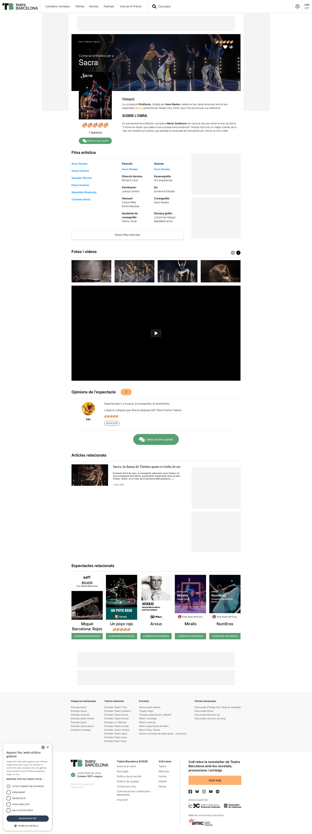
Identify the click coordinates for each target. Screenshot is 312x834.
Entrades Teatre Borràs (116, 714)
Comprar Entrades (87, 636)
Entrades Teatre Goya (115, 737)
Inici (81, 41)
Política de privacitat (129, 776)
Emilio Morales (130, 206)
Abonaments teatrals (149, 707)
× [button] (47, 747)
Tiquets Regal (146, 711)
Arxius (156, 623)
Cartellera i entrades (57, 6)
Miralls (190, 623)
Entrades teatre (78, 707)
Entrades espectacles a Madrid (155, 714)
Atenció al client (126, 766)
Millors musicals (147, 722)
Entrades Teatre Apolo (115, 733)
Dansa (88, 41)
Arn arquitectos (163, 180)
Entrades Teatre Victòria (116, 729)
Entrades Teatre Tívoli (115, 707)
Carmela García (81, 199)
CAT (307, 4)
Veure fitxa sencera (127, 234)
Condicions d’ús (126, 786)
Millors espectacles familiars (154, 726)
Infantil (163, 781)
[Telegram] (217, 791)
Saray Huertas (80, 170)
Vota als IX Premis (130, 6)
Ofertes (79, 6)
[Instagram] (204, 791)
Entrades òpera (78, 722)
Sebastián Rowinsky (84, 192)
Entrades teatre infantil (82, 718)
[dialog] (27, 787)
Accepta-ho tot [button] (28, 818)
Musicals (164, 771)
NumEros (225, 623)
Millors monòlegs (148, 718)
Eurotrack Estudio (164, 191)
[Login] (297, 6)
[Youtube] (211, 791)
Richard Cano (130, 180)
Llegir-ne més (13, 774)
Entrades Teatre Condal (116, 726)
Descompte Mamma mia (207, 714)
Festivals (109, 6)
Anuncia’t (122, 799)
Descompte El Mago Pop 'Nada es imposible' (218, 707)
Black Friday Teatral (149, 729)
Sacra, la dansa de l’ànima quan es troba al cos (146, 466)
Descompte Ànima (204, 711)
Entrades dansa (79, 711)
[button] (27, 779)
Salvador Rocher (82, 178)
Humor (163, 776)
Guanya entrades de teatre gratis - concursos (162, 733)
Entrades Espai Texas (115, 741)
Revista (93, 6)
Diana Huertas (80, 185)
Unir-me (215, 780)
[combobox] (223, 6)
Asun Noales (79, 163)
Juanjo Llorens (130, 191)
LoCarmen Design (165, 217)
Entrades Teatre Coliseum (117, 711)
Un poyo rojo (121, 623)
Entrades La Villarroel (115, 722)
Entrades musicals (80, 714)
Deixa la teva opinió (97, 140)
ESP (307, 8)
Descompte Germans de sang (210, 718)
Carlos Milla (129, 202)
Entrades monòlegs (81, 729)
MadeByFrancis (163, 221)
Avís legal (122, 771)
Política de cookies (128, 781)
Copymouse (77, 787)
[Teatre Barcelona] (20, 6)
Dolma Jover (129, 221)
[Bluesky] (197, 791)
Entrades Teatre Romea (116, 718)
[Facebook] (190, 791)
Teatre (162, 766)
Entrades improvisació (82, 726)
